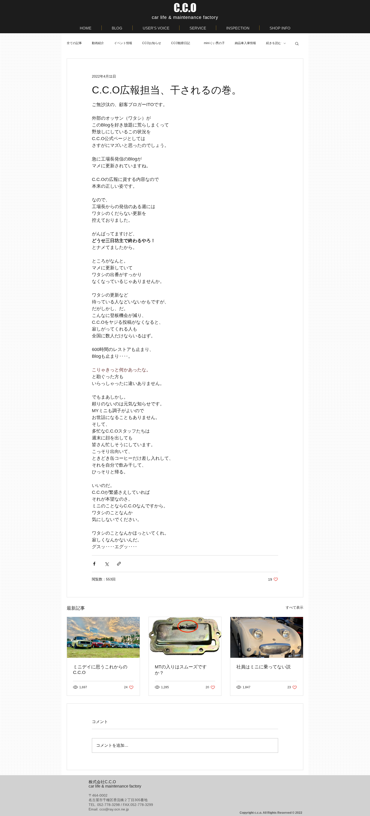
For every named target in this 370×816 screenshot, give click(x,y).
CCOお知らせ (151, 43)
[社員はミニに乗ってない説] (266, 637)
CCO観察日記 (182, 43)
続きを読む (273, 43)
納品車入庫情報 (245, 43)
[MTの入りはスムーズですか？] (185, 637)
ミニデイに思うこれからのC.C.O (100, 669)
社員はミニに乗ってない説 (263, 666)
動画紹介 (98, 43)
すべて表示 (294, 607)
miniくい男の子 (214, 43)
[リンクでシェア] (119, 563)
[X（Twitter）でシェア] (106, 563)
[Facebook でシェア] (94, 563)
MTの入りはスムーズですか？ (181, 669)
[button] (296, 43)
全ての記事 (74, 43)
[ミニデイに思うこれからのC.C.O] (103, 637)
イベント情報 (123, 43)
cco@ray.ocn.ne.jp (114, 809)
